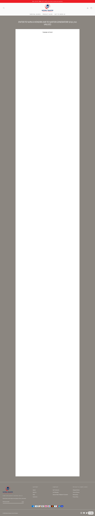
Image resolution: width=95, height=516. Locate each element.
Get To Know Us (60, 14)
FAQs (34, 494)
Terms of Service (76, 492)
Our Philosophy (56, 492)
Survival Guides (35, 14)
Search (34, 490)
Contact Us (35, 497)
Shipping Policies (76, 490)
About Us (34, 492)
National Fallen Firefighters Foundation (60, 494)
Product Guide (48, 14)
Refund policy (75, 494)
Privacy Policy (75, 497)
